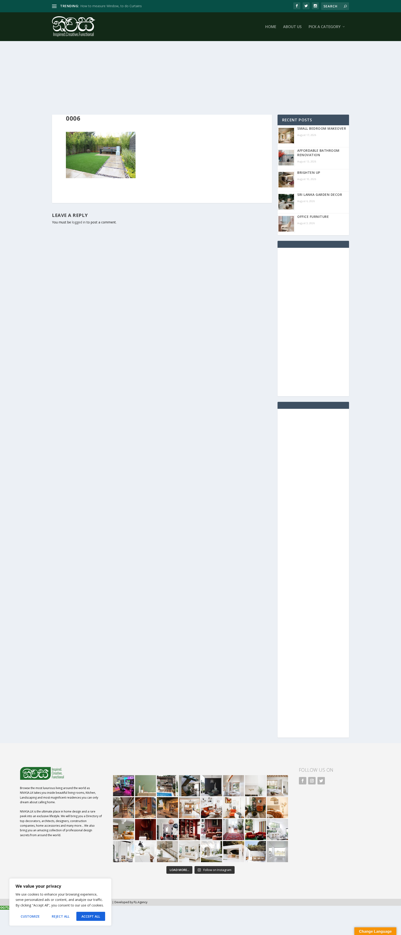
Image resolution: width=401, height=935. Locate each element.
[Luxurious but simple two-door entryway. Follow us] (211, 851)
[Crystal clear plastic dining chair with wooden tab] (145, 807)
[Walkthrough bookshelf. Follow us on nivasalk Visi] (123, 807)
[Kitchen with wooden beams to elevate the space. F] (277, 785)
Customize (30, 916)
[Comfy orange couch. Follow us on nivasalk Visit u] (123, 829)
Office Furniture (313, 216)
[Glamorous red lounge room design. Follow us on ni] (255, 829)
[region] (60, 902)
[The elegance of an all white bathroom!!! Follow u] (277, 851)
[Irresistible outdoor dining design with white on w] (233, 851)
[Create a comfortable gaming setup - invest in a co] (123, 785)
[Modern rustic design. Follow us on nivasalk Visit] (167, 851)
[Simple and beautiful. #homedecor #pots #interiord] (145, 785)
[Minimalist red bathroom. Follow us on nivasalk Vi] (145, 829)
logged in (79, 222)
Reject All (60, 916)
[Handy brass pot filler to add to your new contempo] (255, 785)
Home (270, 27)
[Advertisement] (191, 72)
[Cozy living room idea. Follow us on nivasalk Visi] (189, 851)
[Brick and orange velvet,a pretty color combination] (255, 807)
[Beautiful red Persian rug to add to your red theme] (233, 829)
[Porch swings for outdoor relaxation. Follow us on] (123, 851)
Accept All (90, 916)
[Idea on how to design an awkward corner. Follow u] (233, 807)
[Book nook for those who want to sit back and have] (233, 785)
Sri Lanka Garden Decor (319, 194)
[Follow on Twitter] (321, 780)
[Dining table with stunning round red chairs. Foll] (167, 829)
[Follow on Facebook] (302, 780)
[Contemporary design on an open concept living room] (277, 829)
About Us (292, 27)
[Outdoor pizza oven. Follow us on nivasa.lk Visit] (167, 785)
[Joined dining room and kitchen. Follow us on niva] (189, 807)
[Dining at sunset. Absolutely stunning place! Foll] (167, 807)
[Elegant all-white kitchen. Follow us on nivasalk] (145, 851)
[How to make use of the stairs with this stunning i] (189, 785)
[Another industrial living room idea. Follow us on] (211, 807)
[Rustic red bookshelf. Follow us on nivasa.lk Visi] (189, 829)
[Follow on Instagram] (312, 780)
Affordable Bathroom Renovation (318, 152)
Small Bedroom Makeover (321, 128)
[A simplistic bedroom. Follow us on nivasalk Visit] (277, 807)
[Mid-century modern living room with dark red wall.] (211, 829)
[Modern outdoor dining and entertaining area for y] (255, 851)
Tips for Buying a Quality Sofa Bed (106, 6)
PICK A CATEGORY (325, 27)
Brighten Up (308, 172)
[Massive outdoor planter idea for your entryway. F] (211, 785)
